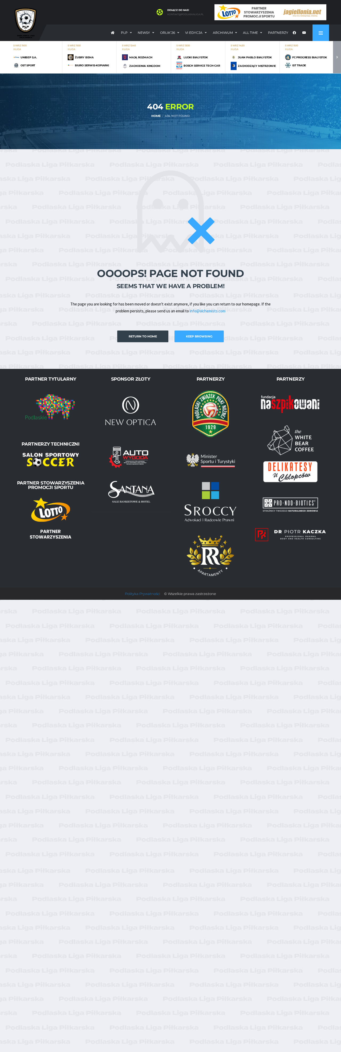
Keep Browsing (199, 336)
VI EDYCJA (193, 33)
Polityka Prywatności (142, 594)
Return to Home (143, 336)
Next (337, 57)
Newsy (144, 33)
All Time (250, 33)
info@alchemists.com (207, 310)
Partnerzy (278, 33)
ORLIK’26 (167, 33)
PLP (124, 33)
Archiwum (223, 33)
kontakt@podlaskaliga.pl (185, 14)
